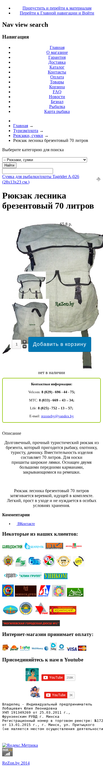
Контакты (57, 72)
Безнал (57, 101)
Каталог (57, 67)
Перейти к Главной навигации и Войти (57, 13)
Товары (57, 82)
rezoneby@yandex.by (57, 416)
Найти (9, 165)
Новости (57, 96)
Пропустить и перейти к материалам (57, 8)
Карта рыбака (57, 111)
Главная (57, 47)
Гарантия (57, 57)
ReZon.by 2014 (16, 763)
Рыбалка (57, 106)
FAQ (57, 91)
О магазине (57, 52)
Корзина (57, 86)
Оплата (57, 77)
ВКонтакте (25, 524)
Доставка (57, 62)
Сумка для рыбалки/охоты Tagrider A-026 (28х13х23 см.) (40, 179)
